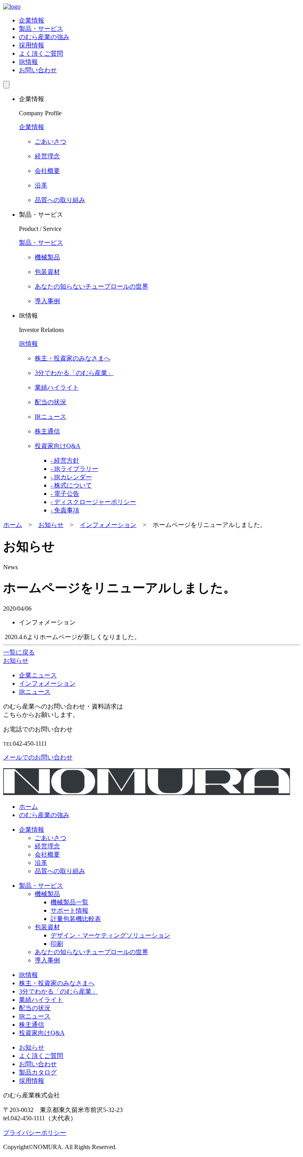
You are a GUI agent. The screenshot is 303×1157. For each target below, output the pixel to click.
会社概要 (47, 854)
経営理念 (47, 846)
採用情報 (31, 45)
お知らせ (31, 1047)
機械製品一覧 (69, 902)
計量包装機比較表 (75, 918)
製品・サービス (41, 28)
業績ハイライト (41, 999)
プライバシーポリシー (34, 1132)
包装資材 (47, 927)
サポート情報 (69, 910)
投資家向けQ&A (42, 1032)
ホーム (28, 806)
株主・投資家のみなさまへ (57, 983)
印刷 (56, 943)
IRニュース (34, 691)
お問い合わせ (38, 70)
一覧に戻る (19, 652)
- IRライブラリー (74, 468)
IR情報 (28, 61)
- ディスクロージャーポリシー (93, 502)
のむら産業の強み (44, 37)
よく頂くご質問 (41, 53)
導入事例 (47, 960)
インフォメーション (47, 683)
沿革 (41, 862)
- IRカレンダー (71, 477)
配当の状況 (34, 1008)
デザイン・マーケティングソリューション (110, 935)
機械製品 (47, 894)
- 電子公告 (64, 493)
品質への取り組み (60, 871)
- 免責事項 (64, 510)
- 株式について (71, 485)
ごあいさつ (50, 837)
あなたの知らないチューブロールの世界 (91, 952)
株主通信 (31, 1024)
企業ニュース (38, 675)
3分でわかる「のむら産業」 (58, 991)
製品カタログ (38, 1072)
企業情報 (31, 20)
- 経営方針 (64, 460)
